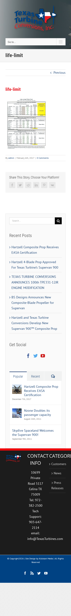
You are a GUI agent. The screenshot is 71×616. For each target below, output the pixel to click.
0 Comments (43, 158)
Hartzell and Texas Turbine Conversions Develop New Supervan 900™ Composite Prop (34, 323)
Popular (18, 376)
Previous (60, 72)
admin (11, 158)
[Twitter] (35, 356)
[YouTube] (43, 356)
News (57, 473)
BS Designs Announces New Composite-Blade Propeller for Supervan (32, 302)
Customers (57, 464)
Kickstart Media (46, 558)
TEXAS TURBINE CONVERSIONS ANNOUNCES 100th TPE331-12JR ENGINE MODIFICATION (34, 282)
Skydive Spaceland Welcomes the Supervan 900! (33, 432)
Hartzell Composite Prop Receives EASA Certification (41, 390)
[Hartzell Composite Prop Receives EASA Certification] (17, 387)
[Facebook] (28, 356)
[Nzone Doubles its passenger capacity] (17, 411)
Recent (35, 376)
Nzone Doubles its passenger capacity (37, 412)
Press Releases (57, 485)
